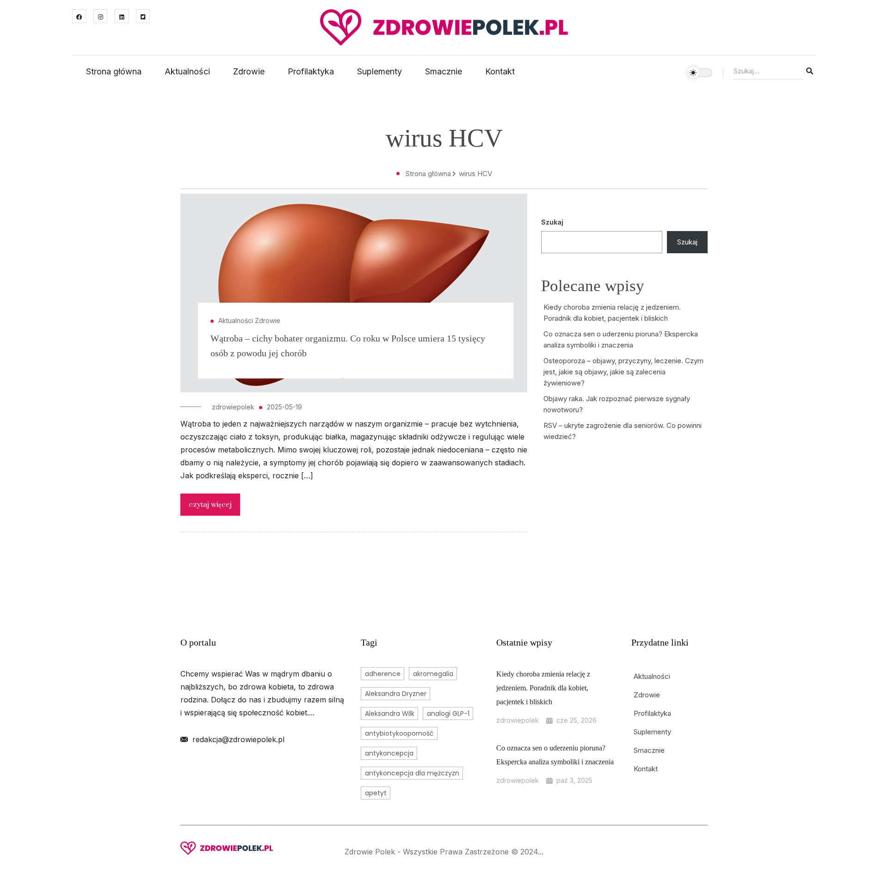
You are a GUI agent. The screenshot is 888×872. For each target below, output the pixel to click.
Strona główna (114, 71)
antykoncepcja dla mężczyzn (412, 773)
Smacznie (443, 71)
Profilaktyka (311, 71)
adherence (383, 673)
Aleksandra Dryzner (395, 693)
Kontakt (500, 71)
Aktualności (187, 71)
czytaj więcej (210, 504)
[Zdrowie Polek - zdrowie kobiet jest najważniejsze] (444, 27)
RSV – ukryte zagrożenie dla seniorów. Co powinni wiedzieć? (622, 431)
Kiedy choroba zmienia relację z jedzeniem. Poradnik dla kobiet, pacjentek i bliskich (612, 313)
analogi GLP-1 (448, 713)
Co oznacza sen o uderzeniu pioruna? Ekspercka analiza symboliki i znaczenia (620, 339)
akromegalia (433, 673)
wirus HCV (475, 173)
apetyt (376, 793)
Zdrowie (249, 71)
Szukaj (552, 222)
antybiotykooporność (399, 733)
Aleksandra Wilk (389, 713)
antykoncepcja (389, 753)
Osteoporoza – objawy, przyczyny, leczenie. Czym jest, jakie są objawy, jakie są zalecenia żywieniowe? (623, 371)
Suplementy (379, 71)
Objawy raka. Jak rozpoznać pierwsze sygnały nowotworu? (616, 404)
